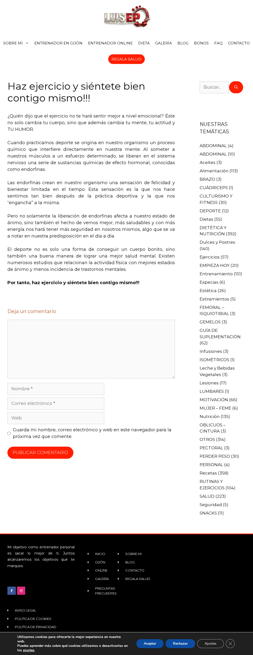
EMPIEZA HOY (215, 265)
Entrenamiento (216, 273)
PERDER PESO (215, 456)
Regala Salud (126, 59)
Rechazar (180, 643)
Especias (209, 282)
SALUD (207, 496)
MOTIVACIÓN (214, 399)
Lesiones (209, 382)
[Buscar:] (214, 87)
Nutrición (210, 416)
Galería (163, 43)
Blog (183, 43)
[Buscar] (236, 87)
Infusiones (211, 351)
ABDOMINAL (213, 145)
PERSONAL (211, 464)
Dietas (206, 219)
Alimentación (214, 170)
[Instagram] (21, 591)
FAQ (218, 43)
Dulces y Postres (217, 242)
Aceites (207, 162)
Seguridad (211, 504)
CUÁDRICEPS (214, 187)
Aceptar (150, 643)
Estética (208, 290)
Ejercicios (210, 257)
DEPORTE (210, 210)
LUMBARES (212, 391)
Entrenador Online (110, 43)
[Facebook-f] (11, 591)
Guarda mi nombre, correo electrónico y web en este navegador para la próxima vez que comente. (92, 433)
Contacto (239, 43)
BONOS (201, 43)
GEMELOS (210, 321)
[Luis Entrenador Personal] (126, 16)
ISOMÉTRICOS (214, 359)
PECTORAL (211, 447)
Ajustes (210, 643)
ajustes (28, 650)
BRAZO (207, 179)
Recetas (208, 473)
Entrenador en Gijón (58, 43)
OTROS (207, 439)
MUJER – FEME (215, 408)
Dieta (144, 43)
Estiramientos (214, 299)
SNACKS (208, 513)
